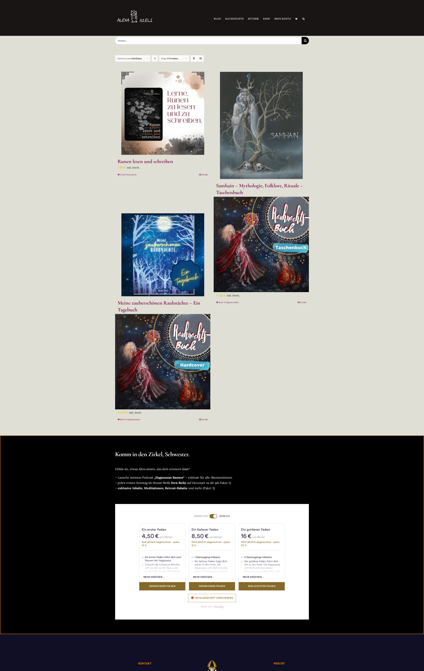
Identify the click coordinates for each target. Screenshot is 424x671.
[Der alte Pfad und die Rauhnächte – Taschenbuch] (261, 244)
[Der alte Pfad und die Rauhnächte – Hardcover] (162, 361)
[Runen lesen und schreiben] (162, 113)
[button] (303, 19)
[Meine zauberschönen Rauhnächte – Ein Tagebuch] (162, 254)
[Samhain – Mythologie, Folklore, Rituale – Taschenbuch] (261, 125)
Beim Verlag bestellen (228, 302)
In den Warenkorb (128, 174)
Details (204, 174)
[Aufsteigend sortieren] (155, 58)
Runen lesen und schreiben (145, 161)
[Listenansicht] (200, 58)
